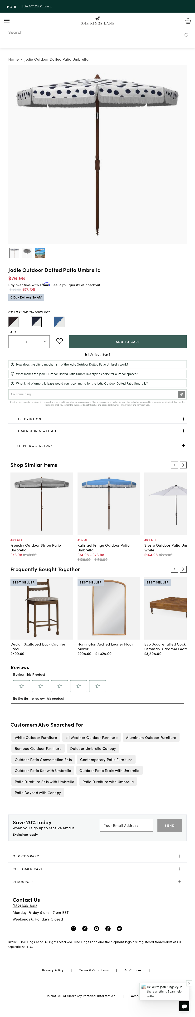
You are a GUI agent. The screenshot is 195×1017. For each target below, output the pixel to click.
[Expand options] (183, 419)
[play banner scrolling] (15, 7)
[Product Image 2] (39, 253)
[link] (97, 419)
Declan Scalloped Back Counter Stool (38, 646)
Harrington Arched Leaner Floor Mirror (105, 646)
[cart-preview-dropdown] (188, 21)
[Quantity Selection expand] (45, 341)
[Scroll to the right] (183, 465)
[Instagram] (74, 928)
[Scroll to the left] (174, 465)
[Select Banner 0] (8, 7)
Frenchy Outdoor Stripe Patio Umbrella (35, 547)
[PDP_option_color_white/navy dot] (36, 322)
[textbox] (29, 341)
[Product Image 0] (15, 253)
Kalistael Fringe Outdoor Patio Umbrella (104, 547)
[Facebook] (109, 928)
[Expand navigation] (10, 20)
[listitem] (35, 737)
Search (15, 32)
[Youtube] (97, 928)
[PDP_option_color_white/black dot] (13, 322)
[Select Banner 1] (11, 7)
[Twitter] (120, 928)
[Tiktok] (86, 928)
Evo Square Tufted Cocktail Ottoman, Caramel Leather (168, 646)
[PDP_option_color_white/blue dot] (59, 322)
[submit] (187, 35)
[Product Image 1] (27, 253)
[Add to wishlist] (59, 341)
